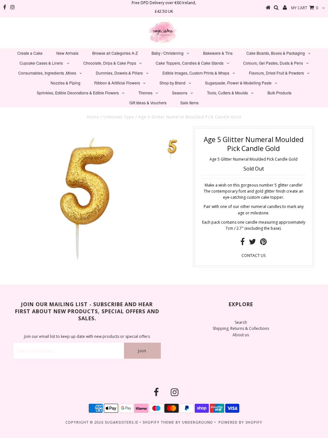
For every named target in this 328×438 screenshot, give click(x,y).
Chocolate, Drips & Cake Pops (109, 63)
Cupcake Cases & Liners (42, 63)
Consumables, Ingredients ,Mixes (47, 73)
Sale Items (189, 102)
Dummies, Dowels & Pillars (119, 73)
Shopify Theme (158, 422)
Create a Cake (30, 53)
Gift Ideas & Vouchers (148, 102)
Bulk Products (279, 92)
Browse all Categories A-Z (115, 53)
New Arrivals (67, 53)
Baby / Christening (168, 53)
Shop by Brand (172, 82)
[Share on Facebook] (242, 243)
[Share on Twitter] (252, 243)
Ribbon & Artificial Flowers (117, 82)
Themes (145, 92)
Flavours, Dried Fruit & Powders (276, 73)
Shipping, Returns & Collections (241, 328)
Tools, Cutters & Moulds (227, 92)
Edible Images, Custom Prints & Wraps (195, 73)
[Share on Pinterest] (263, 243)
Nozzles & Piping (65, 82)
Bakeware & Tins (218, 53)
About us (241, 335)
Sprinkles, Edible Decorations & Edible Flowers (78, 92)
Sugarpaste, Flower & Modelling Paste (238, 82)
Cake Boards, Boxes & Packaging (275, 53)
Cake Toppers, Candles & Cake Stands (190, 63)
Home (93, 117)
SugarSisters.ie (121, 422)
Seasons (179, 92)
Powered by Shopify (240, 422)
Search (241, 322)
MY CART (304, 8)
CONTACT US (254, 255)
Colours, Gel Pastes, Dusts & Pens (273, 63)
